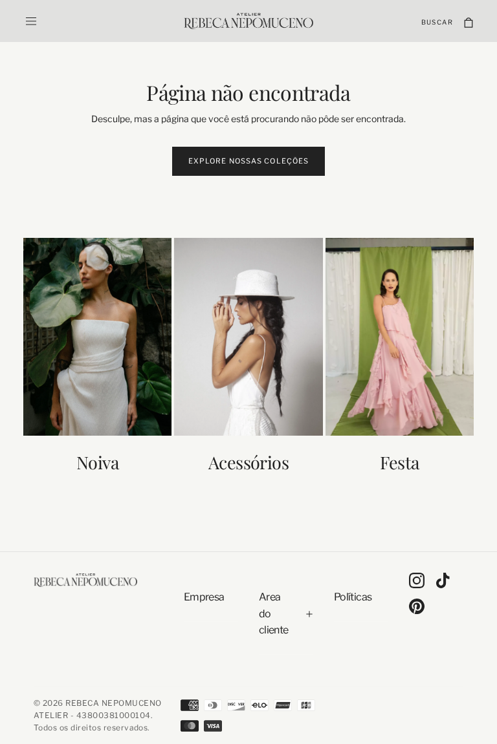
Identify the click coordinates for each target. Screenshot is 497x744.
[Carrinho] (468, 22)
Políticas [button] (352, 597)
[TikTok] (442, 580)
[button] (31, 21)
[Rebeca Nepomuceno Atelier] (85, 580)
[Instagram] (417, 580)
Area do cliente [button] (274, 613)
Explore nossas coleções (248, 160)
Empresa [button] (204, 597)
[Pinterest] (417, 606)
